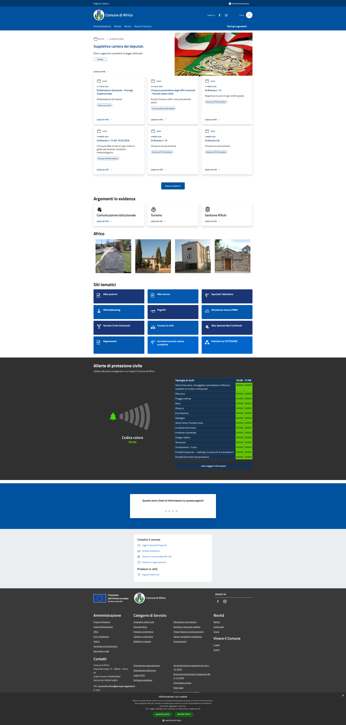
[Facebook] (218, 15)
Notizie (217, 622)
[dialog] (173, 709)
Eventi (216, 649)
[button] (172, 720)
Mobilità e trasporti (142, 641)
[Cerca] (249, 15)
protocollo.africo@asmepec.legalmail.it (116, 686)
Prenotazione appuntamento (147, 665)
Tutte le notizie (172, 186)
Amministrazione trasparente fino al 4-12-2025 (191, 667)
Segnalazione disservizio (145, 670)
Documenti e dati (101, 651)
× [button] (343, 696)
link (199, 709)
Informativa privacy (182, 682)
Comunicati (219, 626)
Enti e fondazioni (101, 636)
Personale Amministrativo (105, 646)
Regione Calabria (101, 3)
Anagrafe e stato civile (144, 622)
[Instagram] (225, 15)
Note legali (178, 687)
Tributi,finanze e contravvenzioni (189, 631)
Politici (97, 641)
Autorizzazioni (180, 641)
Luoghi (217, 645)
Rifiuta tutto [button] (183, 714)
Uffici (96, 631)
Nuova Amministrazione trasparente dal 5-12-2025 (192, 676)
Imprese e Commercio (143, 631)
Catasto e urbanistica (143, 636)
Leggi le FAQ (139, 675)
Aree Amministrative (103, 626)
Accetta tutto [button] (162, 714)
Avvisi (101, 38)
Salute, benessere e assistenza (188, 636)
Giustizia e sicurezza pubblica (187, 626)
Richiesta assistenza (143, 680)
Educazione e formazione (185, 622)
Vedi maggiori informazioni (213, 466)
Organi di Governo (102, 622)
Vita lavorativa (140, 626)
